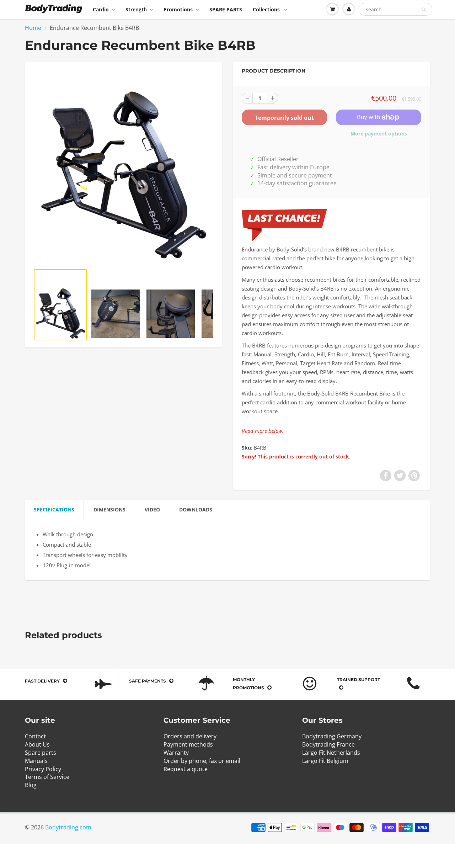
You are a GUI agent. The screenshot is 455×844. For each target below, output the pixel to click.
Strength (136, 9)
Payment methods (188, 744)
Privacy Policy (43, 769)
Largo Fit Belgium (325, 761)
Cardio (101, 9)
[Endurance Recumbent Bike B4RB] (123, 167)
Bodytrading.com (68, 827)
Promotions (178, 9)
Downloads (195, 509)
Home (33, 28)
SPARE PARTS (225, 9)
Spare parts (40, 753)
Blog (31, 785)
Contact (35, 736)
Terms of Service (47, 777)
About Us (37, 744)
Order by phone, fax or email (202, 761)
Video (152, 509)
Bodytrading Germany (332, 736)
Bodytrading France (328, 744)
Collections (267, 9)
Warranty (176, 753)
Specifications (54, 509)
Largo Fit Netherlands (331, 753)
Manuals (36, 761)
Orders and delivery (190, 736)
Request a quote (186, 769)
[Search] (423, 9)
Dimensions (109, 509)
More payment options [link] (378, 133)
